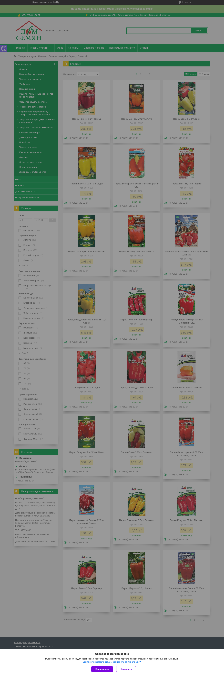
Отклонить (126, 669)
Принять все (102, 669)
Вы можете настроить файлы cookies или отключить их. (111, 662)
